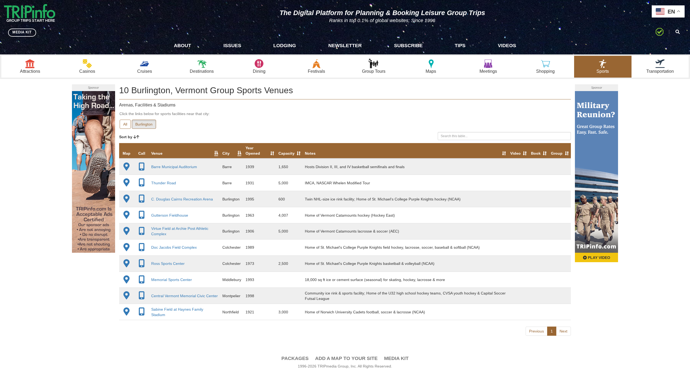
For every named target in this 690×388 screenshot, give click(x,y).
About (182, 45)
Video (515, 153)
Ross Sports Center (168, 263)
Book (536, 153)
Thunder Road (163, 183)
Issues (232, 45)
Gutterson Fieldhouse (169, 215)
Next (563, 331)
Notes (310, 153)
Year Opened (253, 150)
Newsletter (345, 45)
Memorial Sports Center (171, 280)
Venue (157, 153)
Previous (536, 331)
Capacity (286, 153)
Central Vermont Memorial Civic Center (184, 296)
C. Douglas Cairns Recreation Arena (182, 199)
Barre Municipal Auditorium (174, 167)
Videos (507, 45)
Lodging (284, 45)
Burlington (144, 124)
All (125, 124)
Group (557, 153)
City (226, 153)
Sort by (126, 137)
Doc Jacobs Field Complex (174, 247)
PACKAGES (295, 358)
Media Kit (396, 358)
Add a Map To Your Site (346, 358)
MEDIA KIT (22, 32)
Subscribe (408, 45)
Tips (460, 45)
